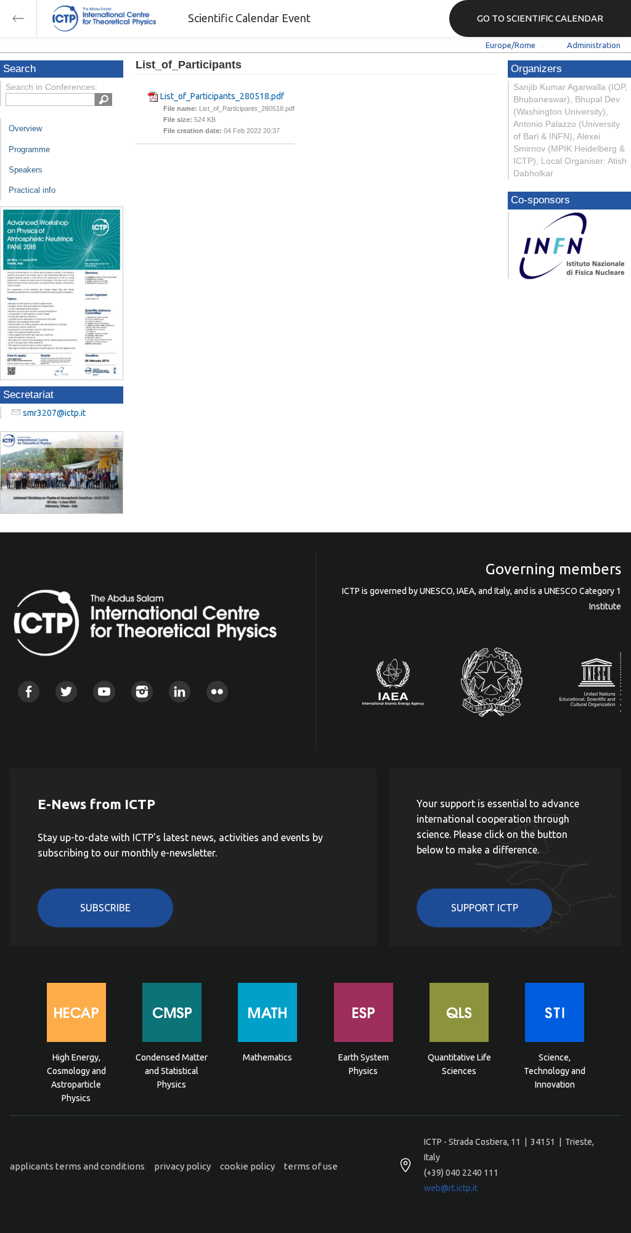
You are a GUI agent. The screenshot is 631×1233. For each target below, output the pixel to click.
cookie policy (247, 1166)
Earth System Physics (363, 1064)
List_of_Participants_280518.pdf (222, 96)
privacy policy (182, 1166)
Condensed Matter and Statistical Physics (172, 1070)
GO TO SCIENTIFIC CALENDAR (540, 18)
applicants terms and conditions (77, 1166)
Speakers (26, 169)
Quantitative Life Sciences (459, 1064)
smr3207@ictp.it (54, 413)
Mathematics (267, 1057)
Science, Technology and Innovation (554, 1070)
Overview (25, 128)
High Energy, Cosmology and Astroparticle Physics (76, 1070)
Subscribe (105, 907)
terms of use (311, 1166)
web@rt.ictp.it (451, 1188)
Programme (29, 149)
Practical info (32, 190)
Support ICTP (484, 907)
